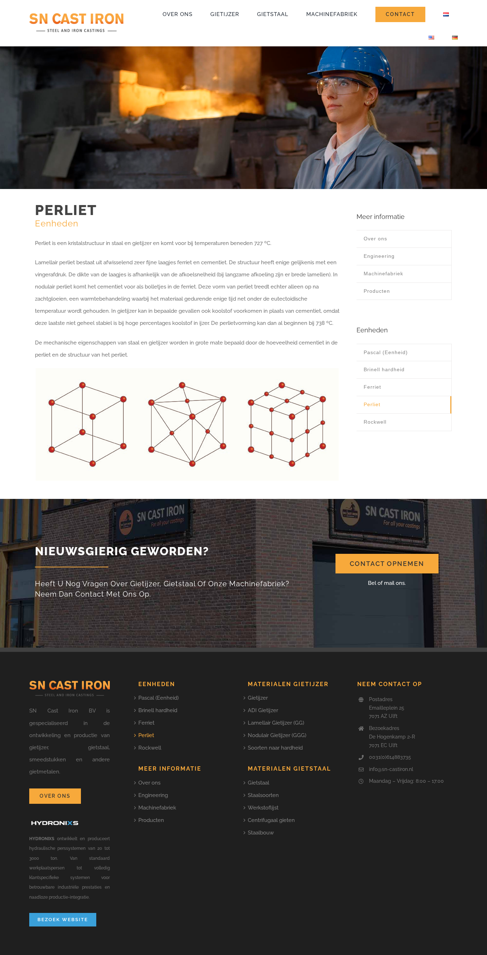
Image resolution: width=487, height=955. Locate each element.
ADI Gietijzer (263, 710)
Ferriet (146, 723)
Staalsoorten (263, 795)
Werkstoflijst (263, 808)
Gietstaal (258, 783)
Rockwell (149, 748)
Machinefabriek (157, 808)
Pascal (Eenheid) (158, 698)
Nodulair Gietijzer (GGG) (277, 735)
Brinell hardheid (157, 710)
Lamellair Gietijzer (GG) (276, 723)
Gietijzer (258, 698)
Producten (151, 820)
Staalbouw (261, 832)
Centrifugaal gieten (271, 820)
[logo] (76, 15)
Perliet (146, 735)
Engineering (153, 795)
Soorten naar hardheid (275, 748)
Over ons (149, 783)
